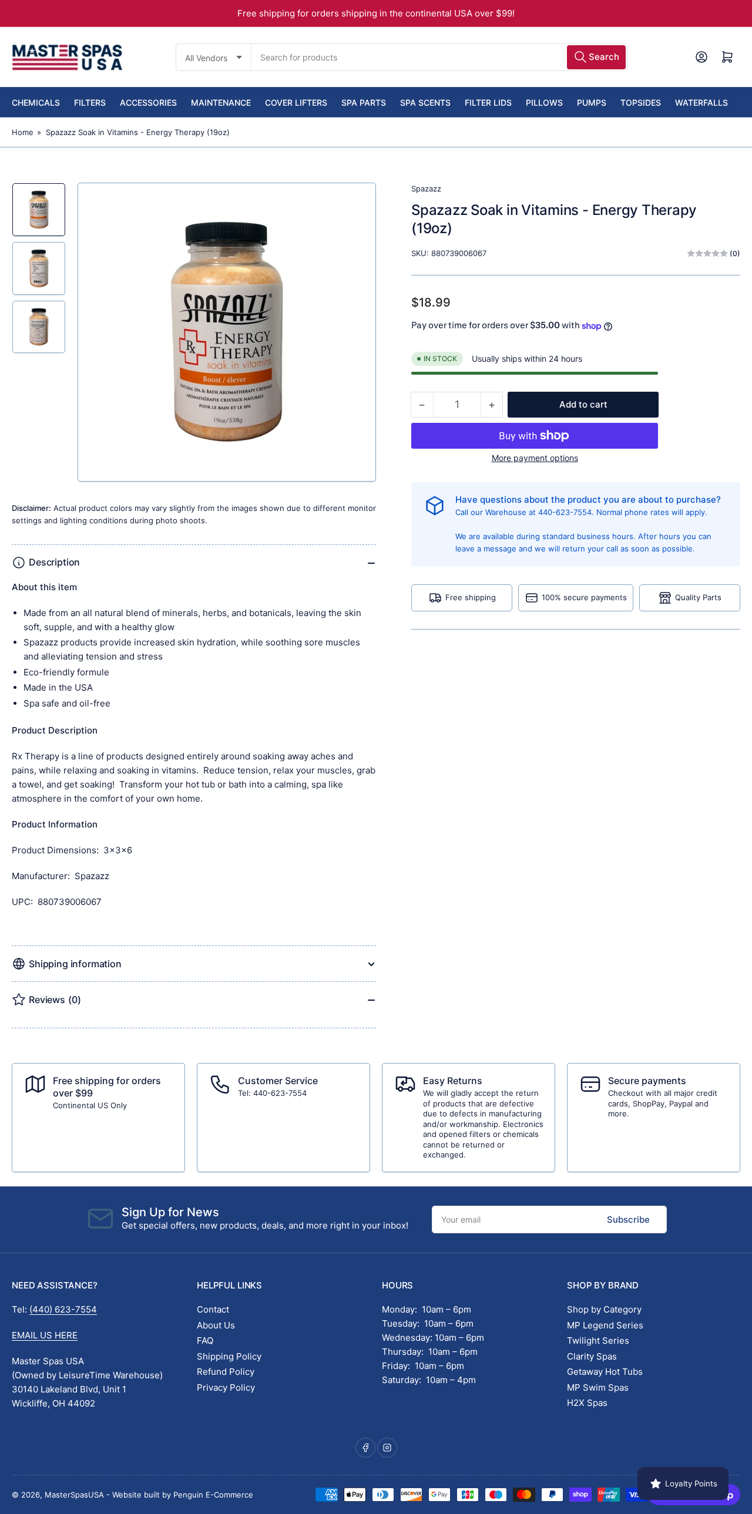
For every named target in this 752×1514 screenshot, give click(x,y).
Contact (213, 1309)
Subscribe (628, 1219)
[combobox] (439, 57)
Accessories (148, 102)
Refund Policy (225, 1371)
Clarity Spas (592, 1356)
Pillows (544, 102)
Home (22, 132)
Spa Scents (425, 102)
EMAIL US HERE (45, 1335)
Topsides (640, 102)
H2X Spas (587, 1402)
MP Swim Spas (598, 1387)
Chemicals (36, 102)
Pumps (591, 102)
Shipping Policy (229, 1356)
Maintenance (221, 102)
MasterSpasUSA (74, 1494)
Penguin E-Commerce (213, 1494)
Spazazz (426, 188)
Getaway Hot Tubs (605, 1371)
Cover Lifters (296, 102)
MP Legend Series (605, 1325)
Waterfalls (701, 102)
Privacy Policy (226, 1387)
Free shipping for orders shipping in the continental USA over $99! (376, 13)
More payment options (535, 458)
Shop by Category (604, 1309)
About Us (216, 1325)
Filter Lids (488, 102)
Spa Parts (363, 102)
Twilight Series (598, 1340)
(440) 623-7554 (63, 1309)
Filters (90, 102)
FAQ (205, 1340)
